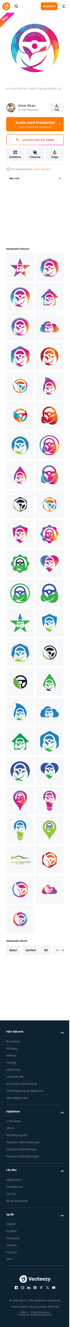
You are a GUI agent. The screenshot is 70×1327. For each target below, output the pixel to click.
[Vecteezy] (6, 6)
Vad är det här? (42, 169)
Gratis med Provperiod (35, 124)
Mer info (14, 175)
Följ (57, 109)
